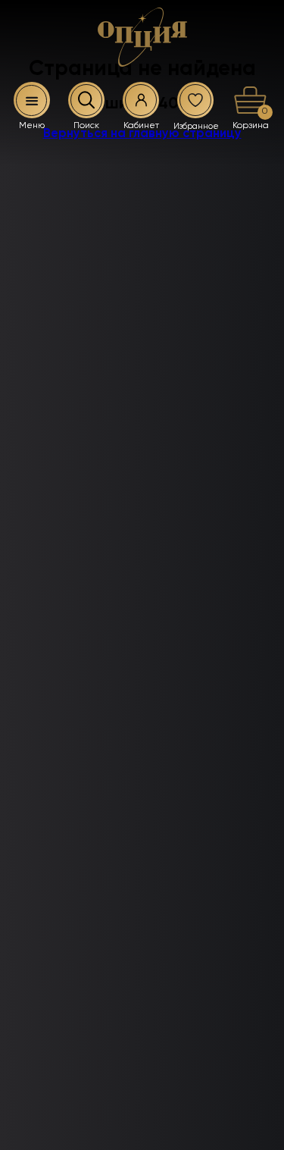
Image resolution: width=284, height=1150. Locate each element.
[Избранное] (195, 100)
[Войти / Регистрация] (141, 100)
